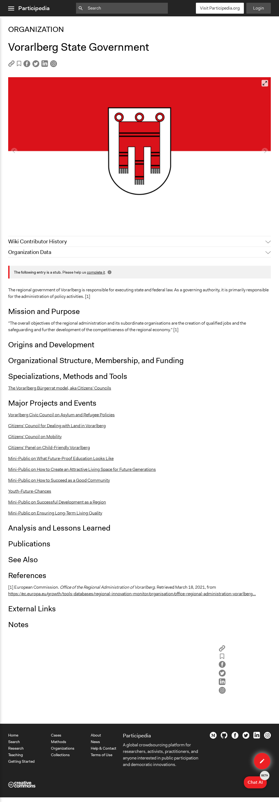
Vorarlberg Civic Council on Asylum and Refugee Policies (61, 415)
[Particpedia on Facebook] (235, 737)
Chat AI (257, 780)
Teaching (15, 754)
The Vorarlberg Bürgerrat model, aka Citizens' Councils (59, 388)
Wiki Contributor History (37, 241)
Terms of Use (101, 754)
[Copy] (11, 65)
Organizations (62, 748)
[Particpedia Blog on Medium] (213, 737)
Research (16, 748)
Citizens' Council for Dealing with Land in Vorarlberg (57, 426)
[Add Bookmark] (19, 64)
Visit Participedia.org (220, 8)
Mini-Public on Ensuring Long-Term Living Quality (55, 513)
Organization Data (29, 252)
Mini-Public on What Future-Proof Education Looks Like (61, 458)
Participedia (34, 8)
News (95, 741)
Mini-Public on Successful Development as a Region (57, 502)
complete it (96, 272)
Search (14, 741)
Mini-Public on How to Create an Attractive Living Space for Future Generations (82, 469)
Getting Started (21, 761)
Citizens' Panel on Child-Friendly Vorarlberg (49, 447)
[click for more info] (109, 272)
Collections (60, 754)
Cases (56, 735)
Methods (58, 741)
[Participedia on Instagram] (267, 737)
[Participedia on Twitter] (245, 737)
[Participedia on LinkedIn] (256, 737)
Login (258, 8)
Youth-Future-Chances (29, 491)
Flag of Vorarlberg (28, 218)
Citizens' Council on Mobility (35, 436)
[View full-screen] (265, 83)
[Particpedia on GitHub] (224, 737)
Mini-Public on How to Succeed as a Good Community (59, 480)
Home (13, 735)
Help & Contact (103, 748)
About (96, 735)
